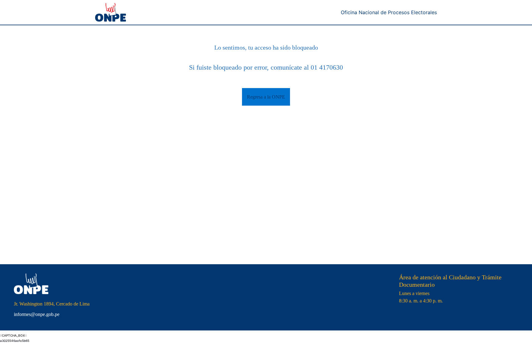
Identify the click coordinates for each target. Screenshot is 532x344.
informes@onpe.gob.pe (36, 314)
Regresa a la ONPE (266, 96)
